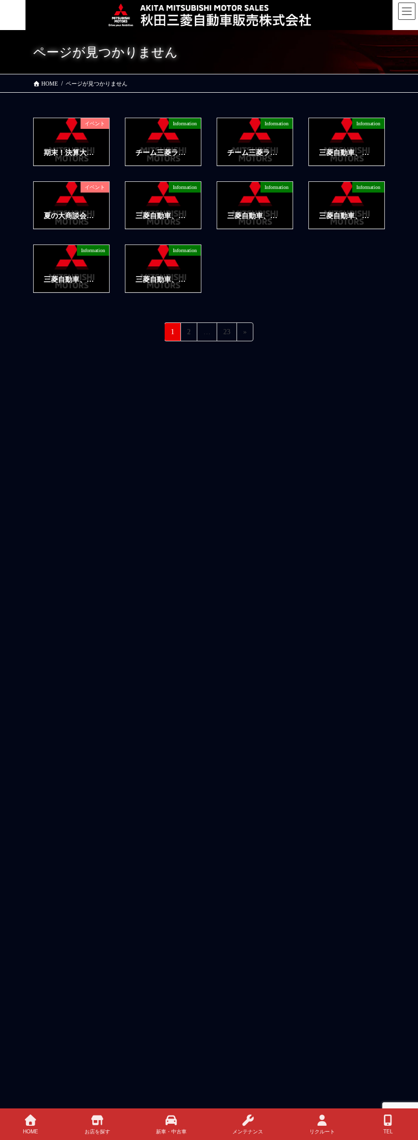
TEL (388, 1131)
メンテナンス (247, 1131)
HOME (30, 1131)
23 (226, 334)
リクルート (322, 1131)
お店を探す (97, 1131)
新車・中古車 (171, 1131)
